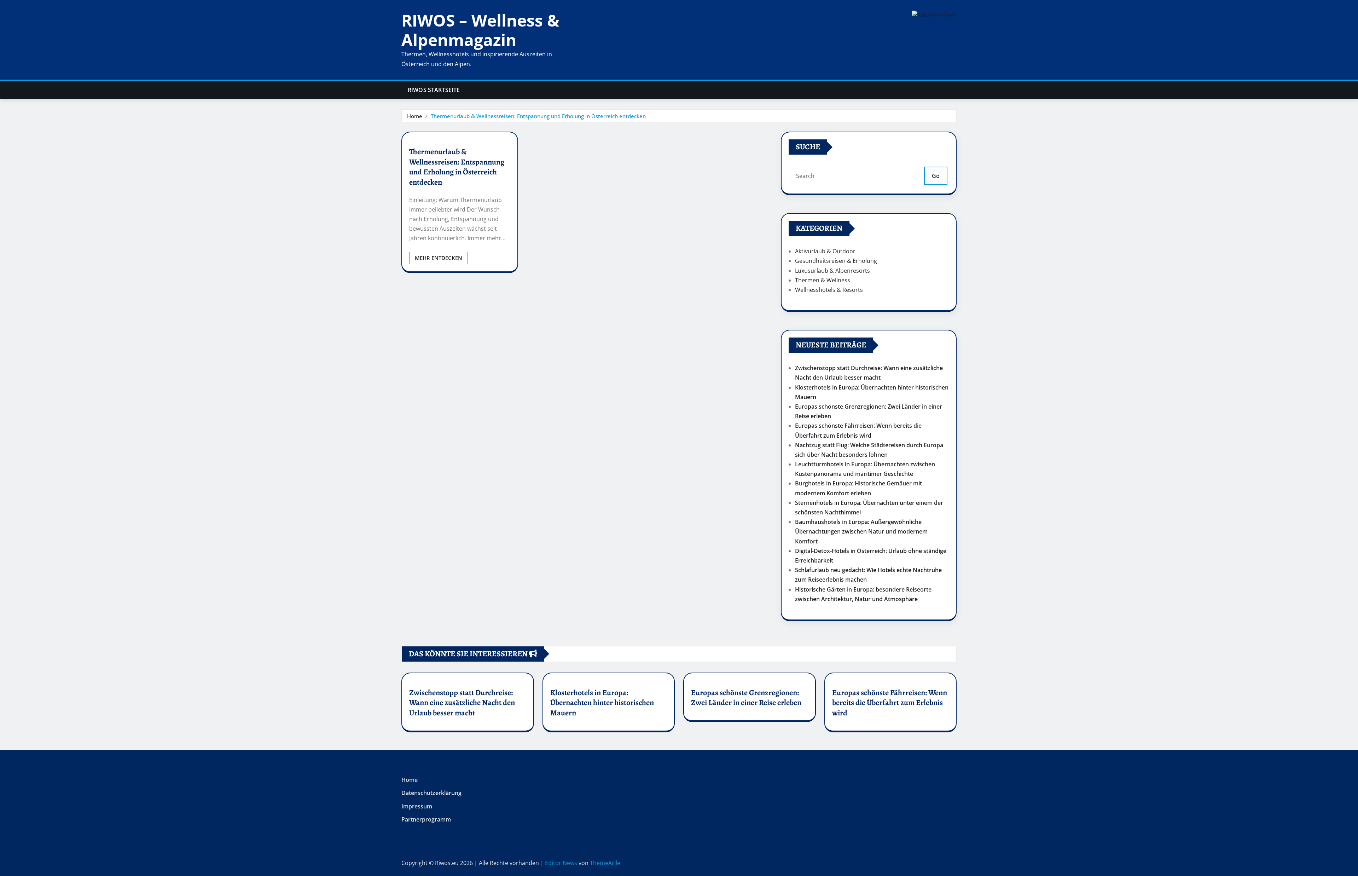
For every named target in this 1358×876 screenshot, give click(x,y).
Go (936, 176)
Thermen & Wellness (822, 280)
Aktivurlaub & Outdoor (825, 251)
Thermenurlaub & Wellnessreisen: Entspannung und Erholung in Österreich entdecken (538, 116)
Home (414, 116)
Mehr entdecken (438, 257)
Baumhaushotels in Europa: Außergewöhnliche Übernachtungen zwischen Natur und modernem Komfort (861, 531)
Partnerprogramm (426, 820)
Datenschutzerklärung (431, 793)
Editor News (561, 863)
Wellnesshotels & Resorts (829, 290)
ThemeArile (605, 863)
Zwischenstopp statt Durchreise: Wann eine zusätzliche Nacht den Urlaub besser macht (462, 702)
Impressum (416, 806)
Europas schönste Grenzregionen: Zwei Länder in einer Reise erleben (746, 697)
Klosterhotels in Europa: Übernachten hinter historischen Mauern (602, 702)
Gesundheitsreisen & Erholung (836, 261)
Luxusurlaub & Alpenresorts (832, 271)
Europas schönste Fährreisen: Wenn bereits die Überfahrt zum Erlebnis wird (889, 702)
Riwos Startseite (434, 90)
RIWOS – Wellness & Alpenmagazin (480, 30)
